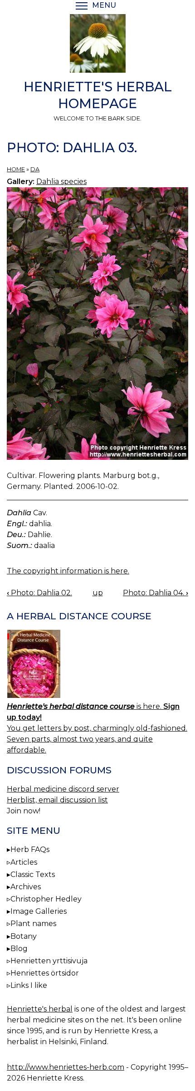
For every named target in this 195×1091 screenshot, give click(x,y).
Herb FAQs (29, 849)
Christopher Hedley (46, 899)
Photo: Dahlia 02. (39, 592)
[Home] (97, 45)
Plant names (33, 923)
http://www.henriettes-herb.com (65, 1067)
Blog (19, 948)
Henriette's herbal (40, 1009)
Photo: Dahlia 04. (155, 592)
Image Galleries (38, 911)
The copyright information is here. (68, 571)
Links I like (28, 985)
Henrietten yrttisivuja (49, 960)
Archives (25, 886)
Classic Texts (32, 874)
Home (16, 169)
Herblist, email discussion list (57, 800)
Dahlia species (61, 181)
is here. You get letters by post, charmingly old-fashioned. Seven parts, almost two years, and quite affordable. (97, 728)
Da (34, 169)
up (98, 592)
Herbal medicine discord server (63, 789)
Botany (23, 936)
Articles (23, 862)
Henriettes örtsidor (44, 973)
